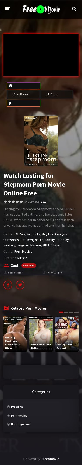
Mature (35, 245)
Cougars (61, 234)
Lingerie (22, 245)
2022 (43, 201)
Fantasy (9, 245)
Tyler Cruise (54, 273)
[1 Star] (5, 202)
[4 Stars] (17, 202)
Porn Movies (23, 251)
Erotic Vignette (31, 239)
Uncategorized (21, 424)
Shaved (56, 245)
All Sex (20, 234)
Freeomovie (50, 458)
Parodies (17, 407)
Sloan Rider (15, 273)
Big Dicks (33, 234)
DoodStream (21, 94)
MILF (45, 245)
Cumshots (11, 239)
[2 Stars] (9, 202)
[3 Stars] (13, 202)
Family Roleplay (56, 239)
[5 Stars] (21, 202)
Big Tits (48, 234)
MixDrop (51, 94)
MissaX (22, 257)
